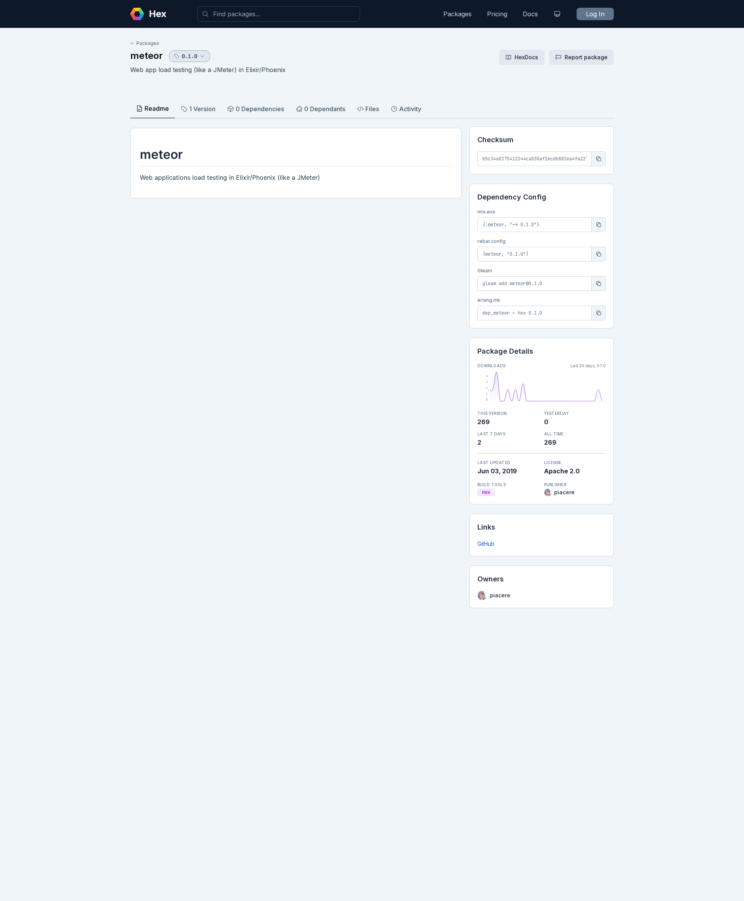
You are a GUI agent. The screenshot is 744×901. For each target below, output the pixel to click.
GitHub (485, 543)
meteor (146, 55)
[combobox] (278, 14)
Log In (595, 14)
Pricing (497, 14)
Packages (457, 14)
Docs (530, 14)
